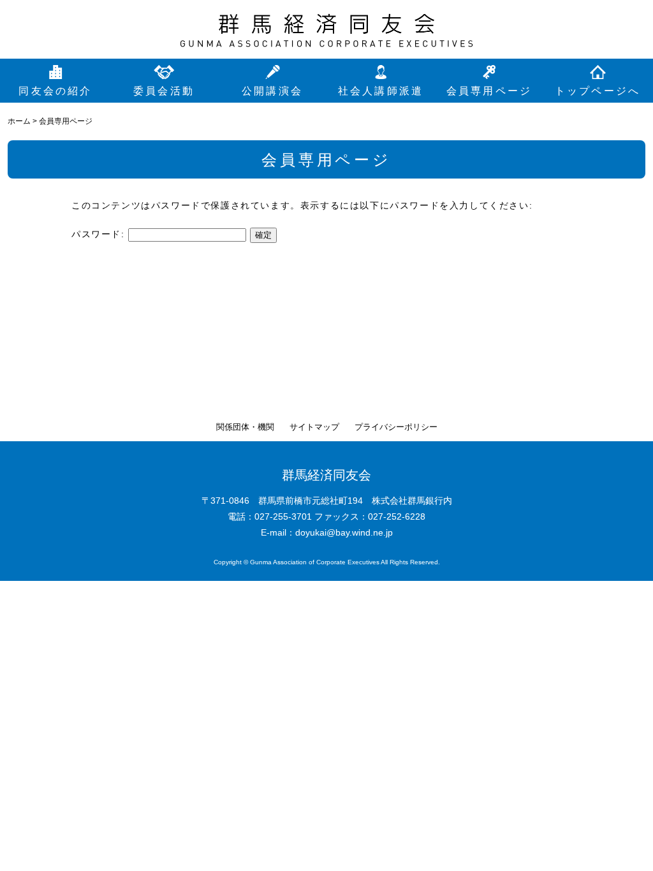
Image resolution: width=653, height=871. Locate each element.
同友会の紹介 (55, 90)
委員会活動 (163, 90)
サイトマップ (314, 427)
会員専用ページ (489, 90)
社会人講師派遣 (380, 90)
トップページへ (597, 90)
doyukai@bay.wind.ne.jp (344, 532)
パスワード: (99, 234)
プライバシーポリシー (396, 427)
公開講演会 (272, 90)
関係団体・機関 (245, 427)
